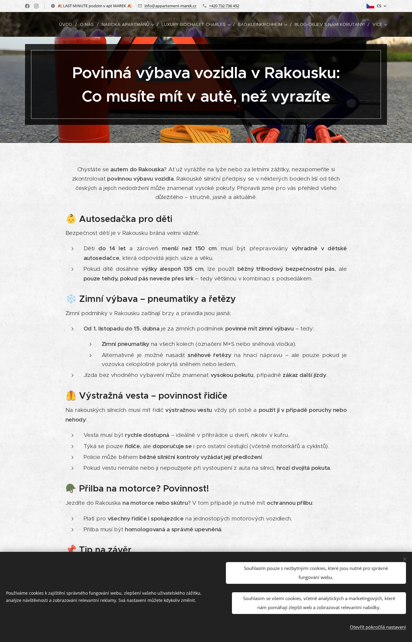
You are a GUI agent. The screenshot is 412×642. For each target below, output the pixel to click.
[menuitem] (67, 24)
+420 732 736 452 (224, 5)
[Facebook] (27, 6)
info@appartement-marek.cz (170, 5)
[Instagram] (36, 6)
